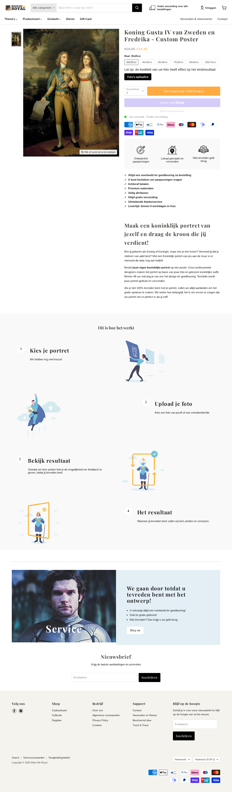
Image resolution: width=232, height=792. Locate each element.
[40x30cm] (147, 65)
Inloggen (210, 7)
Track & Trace (141, 725)
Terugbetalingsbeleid (59, 757)
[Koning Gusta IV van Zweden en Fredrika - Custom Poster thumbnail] (16, 39)
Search (15, 757)
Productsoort (31, 18)
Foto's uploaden (137, 77)
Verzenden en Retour (145, 715)
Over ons (97, 710)
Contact (222, 18)
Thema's (10, 18)
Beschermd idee (142, 720)
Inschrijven (150, 677)
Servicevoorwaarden (33, 757)
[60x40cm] (163, 65)
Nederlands (181, 759)
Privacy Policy (100, 720)
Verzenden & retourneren (196, 18)
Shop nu (135, 630)
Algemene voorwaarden (106, 715)
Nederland (205, 759)
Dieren (70, 18)
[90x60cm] (194, 65)
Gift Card (86, 18)
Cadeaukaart (59, 710)
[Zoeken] (137, 8)
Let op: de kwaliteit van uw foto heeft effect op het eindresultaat (170, 69)
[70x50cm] (179, 65)
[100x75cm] (211, 65)
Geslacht (53, 18)
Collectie (57, 715)
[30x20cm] (131, 65)
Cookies (97, 725)
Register (57, 720)
